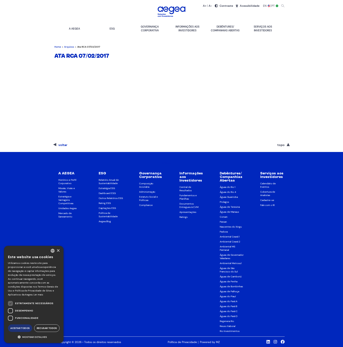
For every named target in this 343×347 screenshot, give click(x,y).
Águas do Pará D (228, 316)
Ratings (183, 217)
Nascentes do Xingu (231, 226)
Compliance (146, 205)
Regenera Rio (227, 321)
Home (57, 46)
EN (264, 5)
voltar (62, 145)
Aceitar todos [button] (20, 328)
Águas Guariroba (229, 197)
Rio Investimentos (230, 331)
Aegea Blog (105, 221)
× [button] (58, 250)
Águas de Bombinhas (231, 286)
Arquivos (69, 46)
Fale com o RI (267, 205)
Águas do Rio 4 (228, 192)
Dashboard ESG (107, 193)
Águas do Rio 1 (227, 187)
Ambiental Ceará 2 (230, 241)
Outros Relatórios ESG (111, 198)
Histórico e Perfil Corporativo (67, 181)
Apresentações (187, 212)
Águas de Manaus (229, 211)
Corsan (223, 216)
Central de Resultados (185, 189)
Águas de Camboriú (231, 276)
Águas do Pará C (229, 311)
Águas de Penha (228, 281)
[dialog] (34, 294)
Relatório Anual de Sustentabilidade (109, 181)
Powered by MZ (210, 342)
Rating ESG (105, 203)
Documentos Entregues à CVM (188, 205)
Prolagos (224, 202)
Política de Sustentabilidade (108, 214)
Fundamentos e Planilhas (188, 197)
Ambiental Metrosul (231, 263)
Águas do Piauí (228, 296)
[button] (34, 337)
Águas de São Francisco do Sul (229, 270)
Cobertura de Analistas (267, 193)
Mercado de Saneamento (65, 215)
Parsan (223, 221)
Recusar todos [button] (47, 328)
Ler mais (38, 294)
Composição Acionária (146, 185)
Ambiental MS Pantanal (227, 248)
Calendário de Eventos (268, 185)
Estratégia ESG (107, 188)
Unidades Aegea (67, 208)
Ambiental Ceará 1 (230, 236)
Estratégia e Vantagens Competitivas (65, 200)
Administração (147, 191)
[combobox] (53, 251)
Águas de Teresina (230, 207)
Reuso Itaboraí (227, 326)
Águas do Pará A (228, 301)
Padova (224, 231)
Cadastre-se (267, 200)
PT (273, 5)
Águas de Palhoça (229, 291)
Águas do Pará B (228, 306)
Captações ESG (107, 208)
